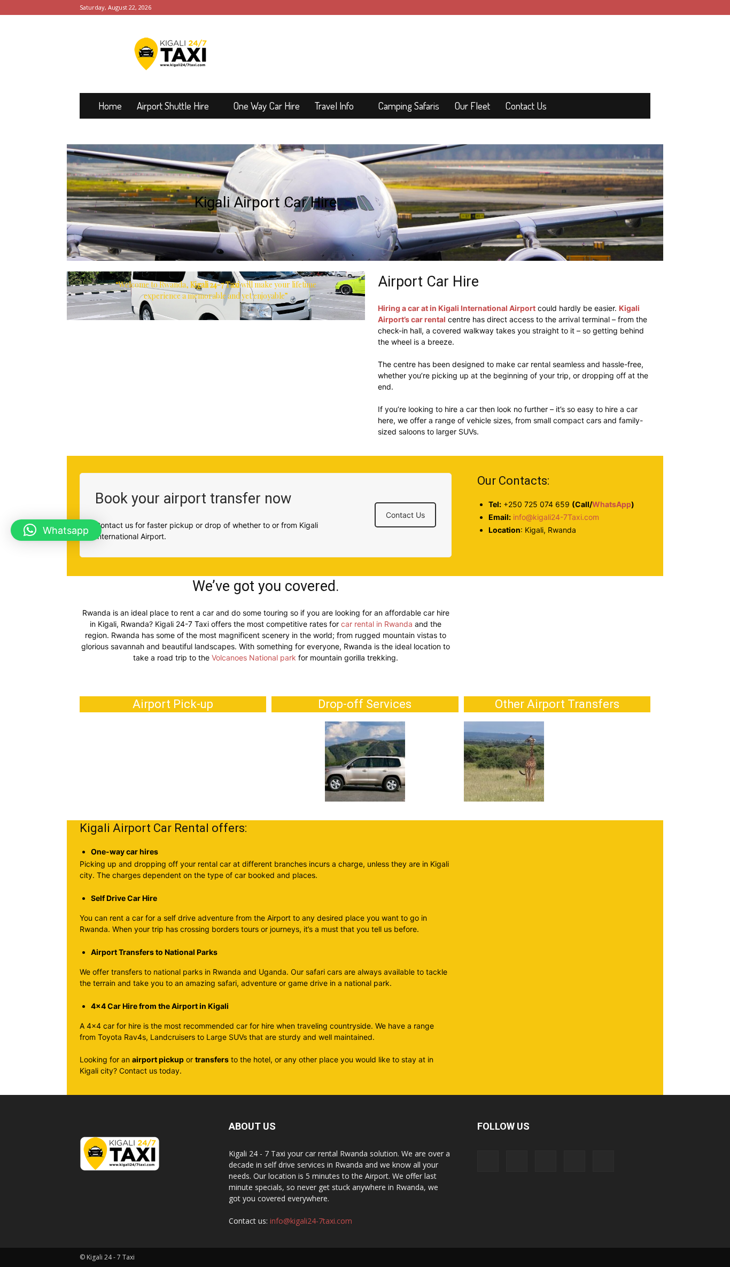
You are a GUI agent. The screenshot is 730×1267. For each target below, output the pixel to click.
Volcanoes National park (254, 657)
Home (110, 105)
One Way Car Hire (266, 105)
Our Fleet (472, 105)
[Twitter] (589, 7)
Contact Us (526, 105)
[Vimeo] (607, 7)
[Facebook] (572, 7)
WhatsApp (611, 504)
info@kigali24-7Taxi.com (556, 517)
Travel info (334, 105)
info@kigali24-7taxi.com (311, 1221)
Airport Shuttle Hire (173, 105)
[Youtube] (642, 7)
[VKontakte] (625, 7)
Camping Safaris (408, 105)
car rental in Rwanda (377, 623)
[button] (56, 530)
